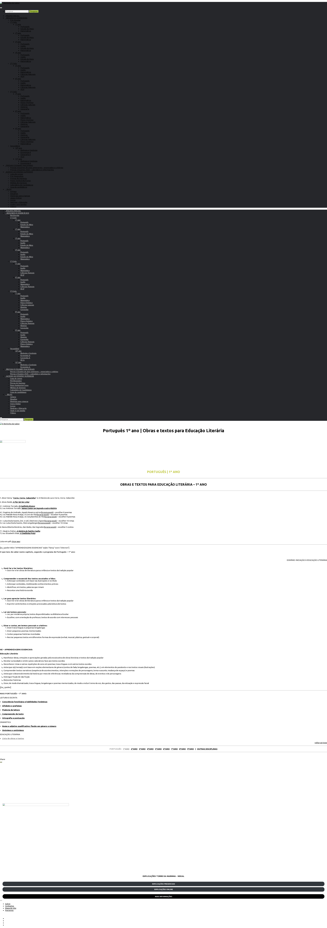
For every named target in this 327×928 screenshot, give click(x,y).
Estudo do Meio (27, 29)
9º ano (18, 128)
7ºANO (174, 749)
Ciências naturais (27, 105)
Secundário (15, 146)
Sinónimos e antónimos (13, 730)
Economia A (25, 152)
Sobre (7, 904)
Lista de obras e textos (13, 738)
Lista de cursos (16, 174)
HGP (22, 76)
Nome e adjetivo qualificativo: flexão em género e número (29, 726)
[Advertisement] (79, 783)
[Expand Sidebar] (1, 762)
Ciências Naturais (28, 74)
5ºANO (158, 749)
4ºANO (150, 749)
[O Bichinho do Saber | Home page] (10, 3)
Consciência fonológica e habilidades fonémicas (24, 702)
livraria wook (47, 512)
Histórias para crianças (20, 196)
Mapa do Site (10, 908)
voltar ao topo (321, 743)
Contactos (9, 906)
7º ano (18, 94)
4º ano (18, 53)
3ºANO (142, 749)
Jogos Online (16, 198)
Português (25, 27)
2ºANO (134, 749)
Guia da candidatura (18, 187)
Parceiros (9, 910)
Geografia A (25, 154)
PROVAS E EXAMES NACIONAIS (19, 165)
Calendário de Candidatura (21, 185)
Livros (13, 200)
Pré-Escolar (15, 20)
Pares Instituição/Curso (20, 181)
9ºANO (190, 749)
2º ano (18, 33)
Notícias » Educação (18, 202)
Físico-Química (26, 102)
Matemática (25, 31)
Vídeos (13, 207)
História (23, 107)
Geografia (24, 109)
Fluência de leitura (11, 710)
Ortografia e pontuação (13, 718)
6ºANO (166, 749)
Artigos (13, 191)
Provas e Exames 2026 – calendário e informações (32, 170)
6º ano (18, 79)
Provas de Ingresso (18, 178)
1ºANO (126, 749)
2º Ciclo (13, 63)
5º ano (18, 66)
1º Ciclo (13, 22)
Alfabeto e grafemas (12, 706)
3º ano (18, 42)
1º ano (18, 24)
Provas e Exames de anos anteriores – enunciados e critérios (36, 168)
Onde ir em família (18, 204)
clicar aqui (16, 541)
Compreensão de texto (12, 714)
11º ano (18, 159)
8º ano (18, 111)
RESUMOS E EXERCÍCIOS (16, 18)
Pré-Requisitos (16, 176)
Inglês (23, 46)
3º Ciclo (13, 92)
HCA (22, 157)
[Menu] (1, 7)
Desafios (14, 194)
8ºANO (182, 749)
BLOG (8, 189)
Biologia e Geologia (28, 150)
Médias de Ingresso (18, 183)
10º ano (18, 148)
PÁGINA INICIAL (12, 16)
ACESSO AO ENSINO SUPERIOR (19, 172)
